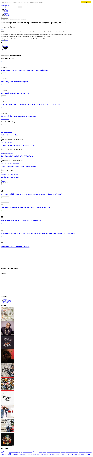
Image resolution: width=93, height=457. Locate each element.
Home (1, 19)
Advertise (5, 299)
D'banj (30, 452)
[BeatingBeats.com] (5, 5)
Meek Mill (88, 452)
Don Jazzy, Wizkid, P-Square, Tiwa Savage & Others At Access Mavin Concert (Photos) (31, 194)
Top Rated (9, 132)
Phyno (26, 454)
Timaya (69, 454)
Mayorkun (84, 452)
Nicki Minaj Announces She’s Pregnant (14, 81)
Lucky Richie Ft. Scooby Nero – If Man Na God (17, 145)
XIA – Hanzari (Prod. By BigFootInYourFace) (17, 156)
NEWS (6, 10)
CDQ (21, 452)
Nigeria (5, 132)
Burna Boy (12, 452)
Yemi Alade (6, 455)
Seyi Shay (50, 454)
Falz (50, 452)
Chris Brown (26, 452)
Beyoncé (5, 452)
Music (2, 132)
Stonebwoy (62, 454)
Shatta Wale (53, 454)
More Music (3, 181)
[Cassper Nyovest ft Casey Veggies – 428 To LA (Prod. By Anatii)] (7, 432)
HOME (6, 9)
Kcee (73, 452)
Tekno (66, 454)
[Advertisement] (11, 257)
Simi (56, 454)
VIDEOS (6, 13)
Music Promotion (7, 300)
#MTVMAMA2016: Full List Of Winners (15, 247)
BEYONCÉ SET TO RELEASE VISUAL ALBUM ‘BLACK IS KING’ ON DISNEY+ (30, 104)
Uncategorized (16, 163)
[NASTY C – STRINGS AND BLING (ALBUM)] (7, 376)
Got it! (85, 2)
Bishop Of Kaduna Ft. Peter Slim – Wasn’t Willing (18, 166)
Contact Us (5, 302)
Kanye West (69, 452)
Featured (4, 19)
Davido (35, 452)
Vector (79, 454)
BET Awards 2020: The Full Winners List (15, 93)
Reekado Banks (31, 454)
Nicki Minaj (6, 454)
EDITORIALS (8, 15)
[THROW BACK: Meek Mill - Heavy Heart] (7, 390)
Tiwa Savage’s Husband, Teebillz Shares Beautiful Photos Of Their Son (25, 207)
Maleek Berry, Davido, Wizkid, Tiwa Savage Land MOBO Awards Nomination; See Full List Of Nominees (38, 233)
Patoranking (21, 454)
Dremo (48, 452)
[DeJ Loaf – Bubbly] (7, 362)
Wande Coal (82, 454)
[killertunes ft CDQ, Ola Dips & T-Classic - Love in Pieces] (7, 348)
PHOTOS (7, 14)
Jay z (64, 452)
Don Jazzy (41, 452)
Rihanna (41, 454)
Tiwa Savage (15, 53)
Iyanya (61, 452)
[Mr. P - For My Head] (7, 418)
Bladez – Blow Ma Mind (9, 135)
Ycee (2, 455)
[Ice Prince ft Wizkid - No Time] (7, 334)
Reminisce (37, 454)
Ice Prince (57, 452)
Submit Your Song (7, 301)
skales (58, 454)
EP (1, 174)
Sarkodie (46, 454)
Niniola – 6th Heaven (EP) (10, 177)
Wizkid (87, 454)
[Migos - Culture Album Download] (7, 446)
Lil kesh (80, 452)
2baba (2, 452)
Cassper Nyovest (17, 452)
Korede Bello (76, 452)
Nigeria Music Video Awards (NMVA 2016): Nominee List (21, 220)
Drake (44, 452)
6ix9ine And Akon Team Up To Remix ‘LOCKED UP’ (19, 116)
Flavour (53, 452)
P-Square (17, 454)
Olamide (12, 454)
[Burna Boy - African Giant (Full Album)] (7, 320)
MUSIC (6, 11)
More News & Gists (5, 119)
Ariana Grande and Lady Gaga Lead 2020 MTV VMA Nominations (24, 70)
